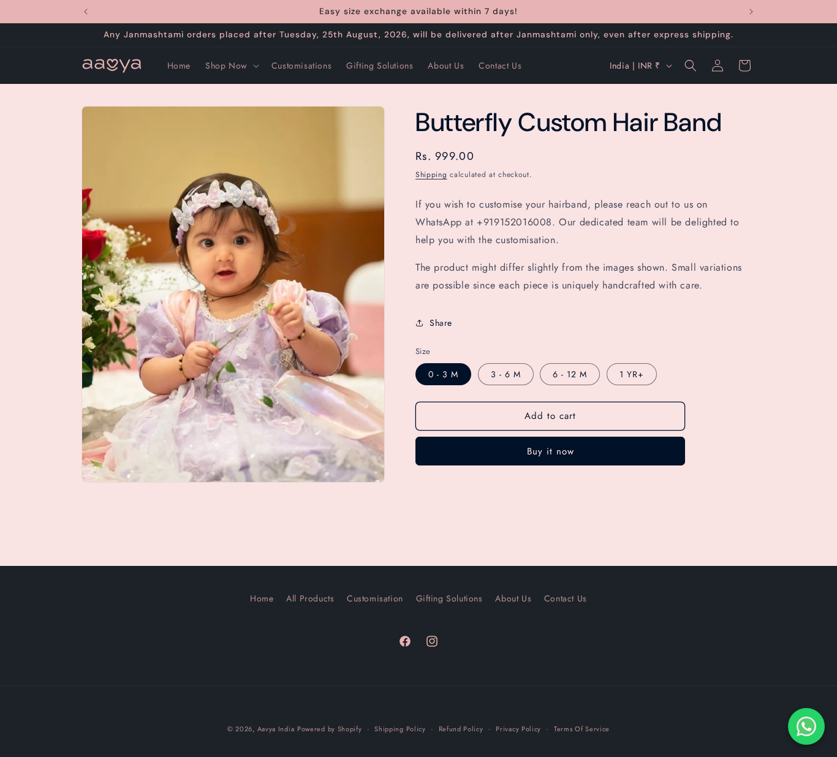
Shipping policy (400, 729)
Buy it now (550, 451)
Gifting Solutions (449, 598)
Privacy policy (518, 729)
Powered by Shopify (329, 729)
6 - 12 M (570, 374)
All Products (310, 598)
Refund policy (461, 729)
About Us (513, 598)
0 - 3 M (443, 374)
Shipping (431, 174)
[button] (231, 65)
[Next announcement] (751, 11)
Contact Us (565, 598)
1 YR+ (631, 374)
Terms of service (582, 729)
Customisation (375, 598)
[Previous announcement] (85, 11)
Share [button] (441, 323)
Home (261, 598)
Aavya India (276, 729)
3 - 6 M (506, 374)
